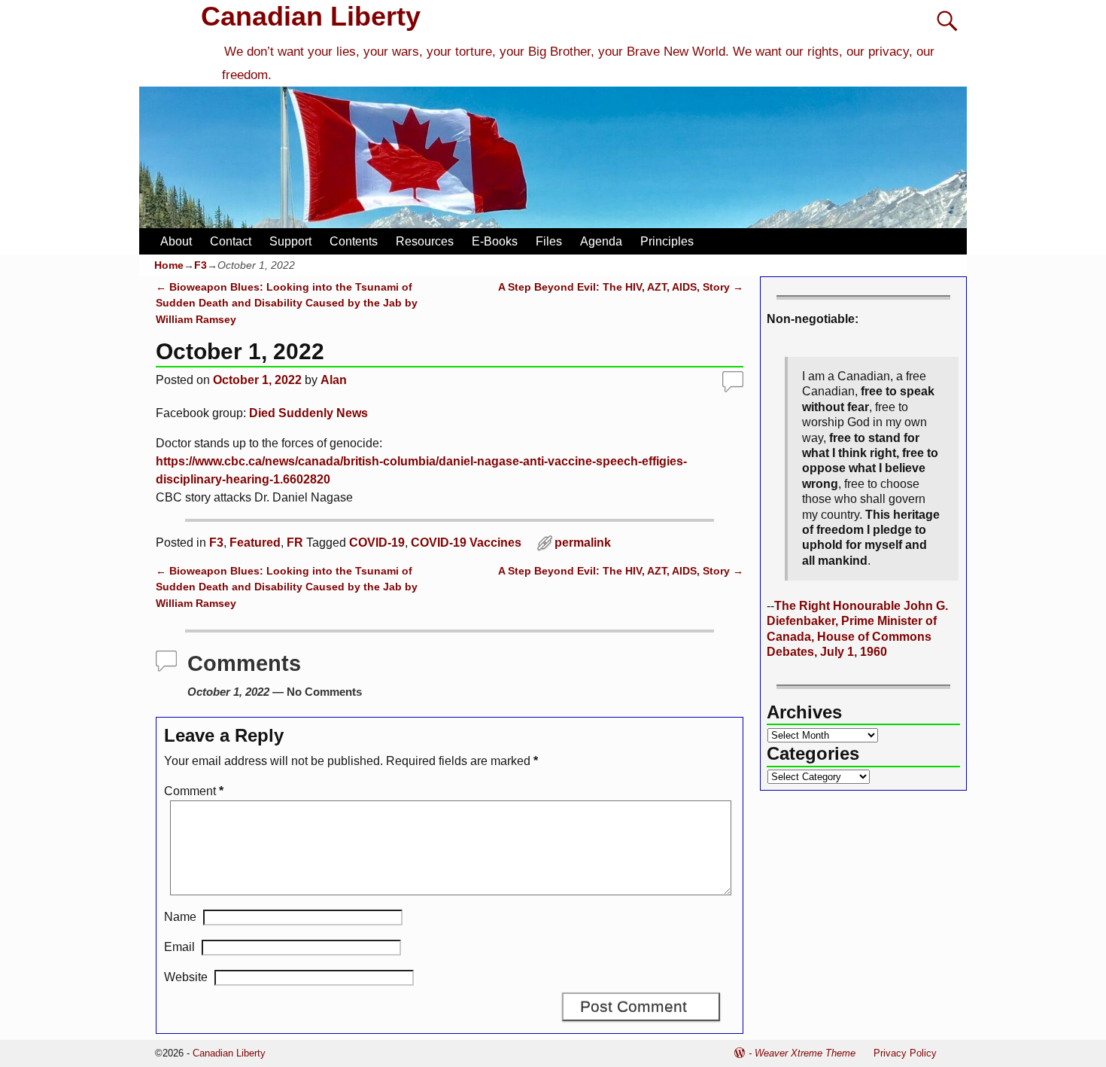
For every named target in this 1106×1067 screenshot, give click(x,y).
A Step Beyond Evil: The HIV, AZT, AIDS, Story (620, 287)
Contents (354, 241)
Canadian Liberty (311, 16)
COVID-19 (377, 542)
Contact (230, 241)
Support (290, 241)
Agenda (601, 241)
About (176, 241)
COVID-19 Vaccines (466, 542)
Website (186, 977)
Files (549, 241)
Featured (255, 542)
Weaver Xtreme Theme (805, 1053)
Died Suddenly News (308, 413)
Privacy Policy (905, 1053)
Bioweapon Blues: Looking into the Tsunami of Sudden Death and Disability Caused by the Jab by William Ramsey (287, 303)
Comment (193, 791)
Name (180, 916)
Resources (425, 241)
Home (169, 265)
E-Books (495, 241)
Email (179, 946)
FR (295, 542)
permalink (583, 542)
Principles (667, 241)
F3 (200, 265)
